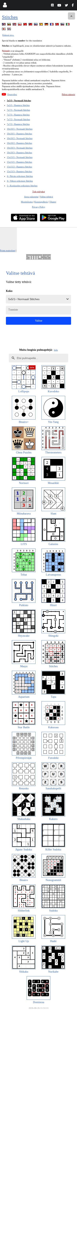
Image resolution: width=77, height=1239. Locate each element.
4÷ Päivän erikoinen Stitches (20, 176)
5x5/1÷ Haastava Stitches (18, 105)
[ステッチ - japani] (4, 30)
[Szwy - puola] (20, 25)
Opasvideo (12, 94)
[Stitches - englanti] (4, 25)
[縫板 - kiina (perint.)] (31, 25)
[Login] (5, 6)
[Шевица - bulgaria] (9, 25)
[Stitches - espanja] (41, 25)
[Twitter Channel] (66, 6)
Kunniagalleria (41, 202)
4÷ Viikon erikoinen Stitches (20, 181)
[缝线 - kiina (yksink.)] (25, 25)
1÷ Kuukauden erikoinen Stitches (22, 185)
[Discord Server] (52, 6)
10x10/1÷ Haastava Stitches (19, 133)
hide (56, 350)
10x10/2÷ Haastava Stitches (19, 143)
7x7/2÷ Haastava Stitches (18, 124)
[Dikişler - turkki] (57, 25)
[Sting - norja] (15, 25)
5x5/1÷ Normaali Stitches (19, 100)
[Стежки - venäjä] (36, 25)
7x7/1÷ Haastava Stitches (18, 114)
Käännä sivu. (8, 35)
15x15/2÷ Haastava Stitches (19, 167)
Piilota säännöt (68, 94)
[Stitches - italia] (68, 25)
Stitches (10, 17)
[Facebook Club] (73, 6)
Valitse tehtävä (46, 196)
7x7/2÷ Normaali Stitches (18, 119)
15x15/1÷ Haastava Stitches (19, 162)
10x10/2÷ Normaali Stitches (19, 138)
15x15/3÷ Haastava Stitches (19, 171)
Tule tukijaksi (38, 191)
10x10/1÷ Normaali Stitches (19, 129)
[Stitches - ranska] (52, 25)
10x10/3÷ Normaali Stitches (19, 148)
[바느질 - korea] (9, 30)
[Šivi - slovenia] (63, 25)
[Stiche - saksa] (47, 25)
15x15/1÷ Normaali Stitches (19, 157)
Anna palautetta (31, 196)
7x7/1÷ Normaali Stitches (18, 110)
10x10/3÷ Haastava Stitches (19, 152)
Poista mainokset (7, 250)
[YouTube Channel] (59, 6)
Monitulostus (27, 202)
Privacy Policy (38, 207)
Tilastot (52, 202)
